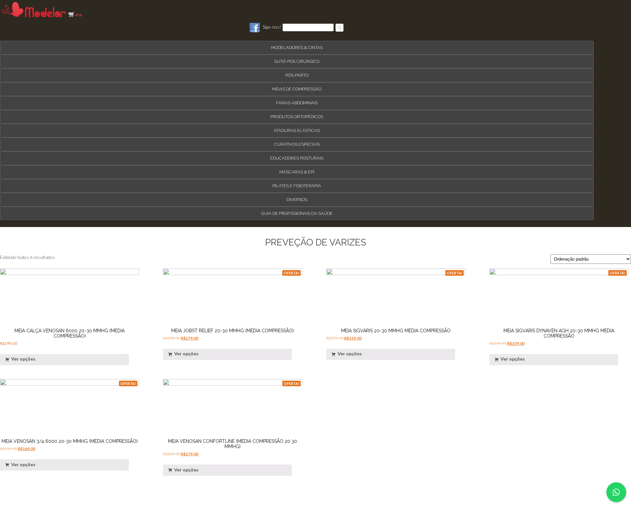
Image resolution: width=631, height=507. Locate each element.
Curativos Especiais (297, 141)
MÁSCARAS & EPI (296, 168)
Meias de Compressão (296, 86)
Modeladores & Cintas (297, 44)
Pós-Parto (297, 72)
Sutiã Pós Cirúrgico (296, 58)
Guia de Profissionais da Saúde (297, 210)
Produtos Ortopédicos (296, 113)
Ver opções (23, 356)
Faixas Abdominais (296, 99)
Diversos (297, 196)
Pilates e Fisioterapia (296, 182)
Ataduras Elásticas (297, 127)
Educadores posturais (296, 155)
